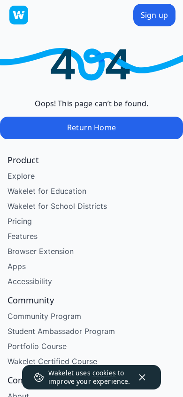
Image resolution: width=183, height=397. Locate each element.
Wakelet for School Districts (57, 206)
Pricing (20, 221)
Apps (17, 266)
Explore (21, 176)
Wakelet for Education (47, 191)
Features (23, 236)
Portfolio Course (37, 346)
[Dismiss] (142, 377)
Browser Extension (41, 251)
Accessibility (30, 281)
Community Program (44, 316)
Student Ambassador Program (61, 331)
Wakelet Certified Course (52, 361)
